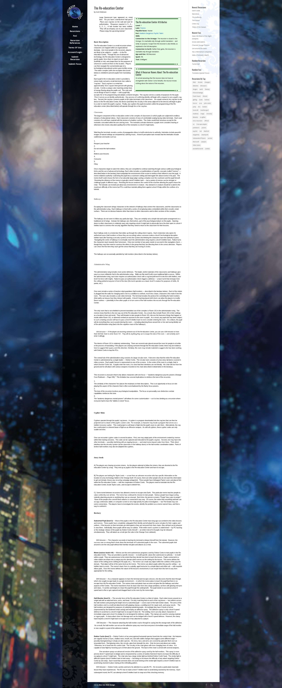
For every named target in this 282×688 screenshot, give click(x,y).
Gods (200, 100)
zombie (207, 149)
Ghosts (205, 96)
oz (193, 124)
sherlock (206, 131)
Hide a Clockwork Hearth (200, 55)
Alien (194, 82)
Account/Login (75, 52)
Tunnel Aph (196, 64)
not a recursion (197, 121)
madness (195, 114)
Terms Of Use (74, 47)
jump (194, 107)
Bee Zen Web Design (107, 685)
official (206, 121)
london (204, 107)
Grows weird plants (198, 42)
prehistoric (196, 127)
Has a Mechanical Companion (202, 52)
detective (195, 86)
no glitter (203, 117)
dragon (195, 89)
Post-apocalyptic (202, 124)
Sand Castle (196, 11)
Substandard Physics (199, 138)
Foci (75, 36)
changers (207, 82)
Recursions (75, 31)
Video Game (196, 145)
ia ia (200, 103)
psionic (204, 127)
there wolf (196, 142)
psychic (195, 131)
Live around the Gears (199, 48)
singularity (196, 135)
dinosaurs (203, 86)
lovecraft (195, 110)
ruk (201, 131)
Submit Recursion (75, 58)
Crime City (195, 24)
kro (199, 107)
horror (195, 103)
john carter (207, 103)
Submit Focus (75, 64)
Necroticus (195, 14)
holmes (207, 100)
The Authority (196, 17)
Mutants (195, 117)
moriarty (209, 114)
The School (196, 20)
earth (201, 89)
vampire (203, 142)
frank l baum (197, 96)
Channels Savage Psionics (200, 45)
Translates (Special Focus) (200, 73)
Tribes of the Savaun (199, 27)
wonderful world (198, 149)
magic (202, 114)
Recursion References (75, 41)
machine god (204, 110)
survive (210, 138)
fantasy (207, 89)
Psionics (143, 28)
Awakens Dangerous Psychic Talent (151, 33)
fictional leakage (198, 93)
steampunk (204, 135)
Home (75, 26)
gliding (195, 100)
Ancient (200, 82)
